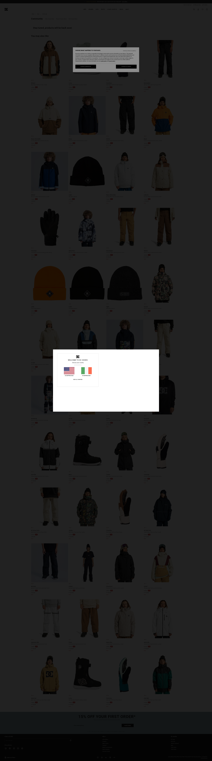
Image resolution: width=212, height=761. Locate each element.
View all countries (77, 379)
